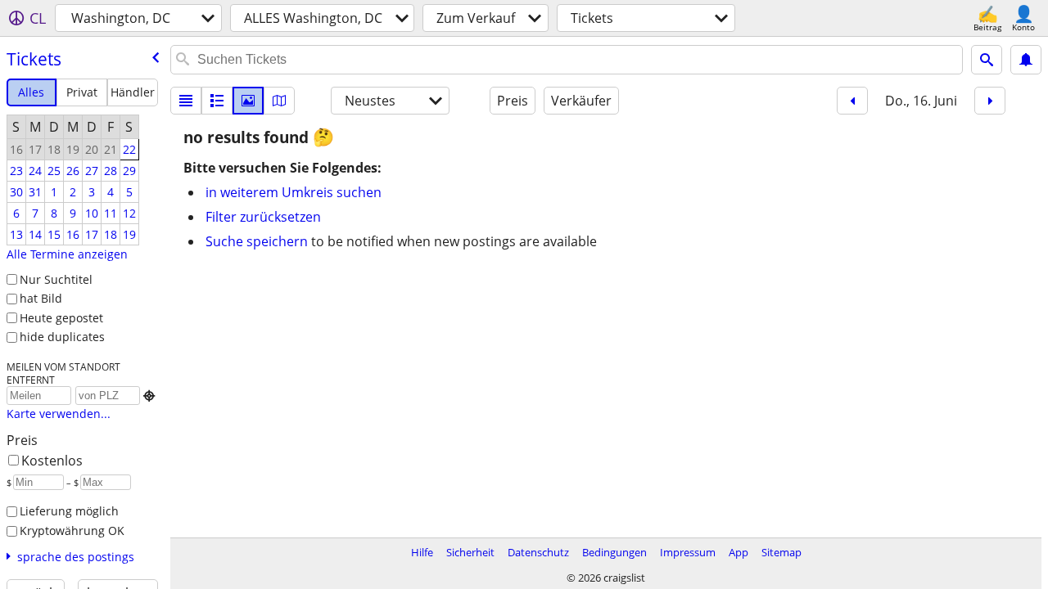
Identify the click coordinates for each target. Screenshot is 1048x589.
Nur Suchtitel (56, 279)
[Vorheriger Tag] (852, 101)
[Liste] (185, 101)
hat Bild (41, 298)
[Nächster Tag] (989, 101)
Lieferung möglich (69, 511)
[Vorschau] (217, 101)
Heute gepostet (61, 318)
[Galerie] (248, 101)
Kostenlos (52, 461)
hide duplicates (62, 336)
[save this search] (1025, 59)
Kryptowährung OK (72, 530)
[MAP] (279, 101)
